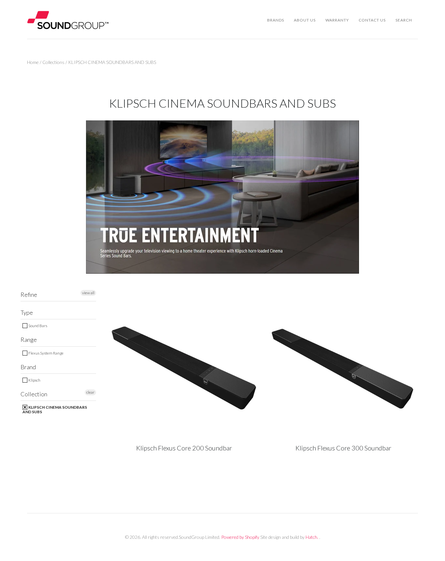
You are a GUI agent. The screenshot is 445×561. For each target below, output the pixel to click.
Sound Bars (37, 325)
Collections (53, 62)
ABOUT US (305, 20)
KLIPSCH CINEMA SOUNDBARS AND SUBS (54, 409)
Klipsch (34, 380)
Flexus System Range (46, 353)
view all (88, 292)
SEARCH (403, 20)
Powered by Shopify (240, 537)
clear (90, 392)
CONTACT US (372, 20)
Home (33, 62)
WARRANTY (337, 20)
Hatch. (312, 537)
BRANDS (275, 20)
